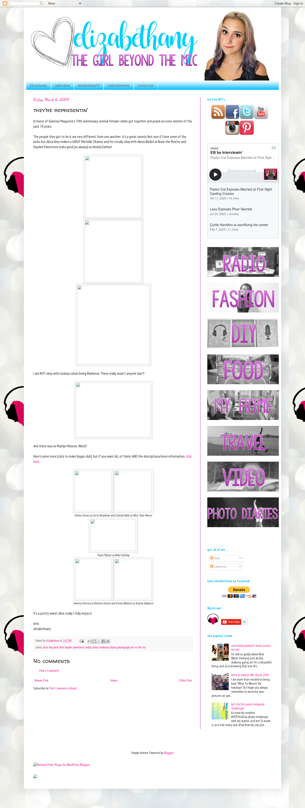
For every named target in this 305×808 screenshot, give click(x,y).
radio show (62, 85)
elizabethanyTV (89, 85)
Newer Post (41, 680)
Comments (220, 566)
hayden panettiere (74, 647)
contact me (146, 85)
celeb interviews (119, 85)
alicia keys (48, 647)
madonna (104, 647)
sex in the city (138, 647)
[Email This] (89, 641)
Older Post (185, 680)
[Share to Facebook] (103, 641)
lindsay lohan (92, 647)
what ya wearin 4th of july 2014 (250, 675)
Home (113, 680)
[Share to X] (99, 641)
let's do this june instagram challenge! (247, 706)
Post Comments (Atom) (62, 688)
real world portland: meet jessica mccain (251, 647)
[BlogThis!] (94, 641)
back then (59, 647)
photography (123, 647)
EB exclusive (38, 85)
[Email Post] (81, 640)
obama (113, 647)
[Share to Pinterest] (108, 641)
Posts (216, 558)
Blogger (168, 753)
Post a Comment (49, 670)
